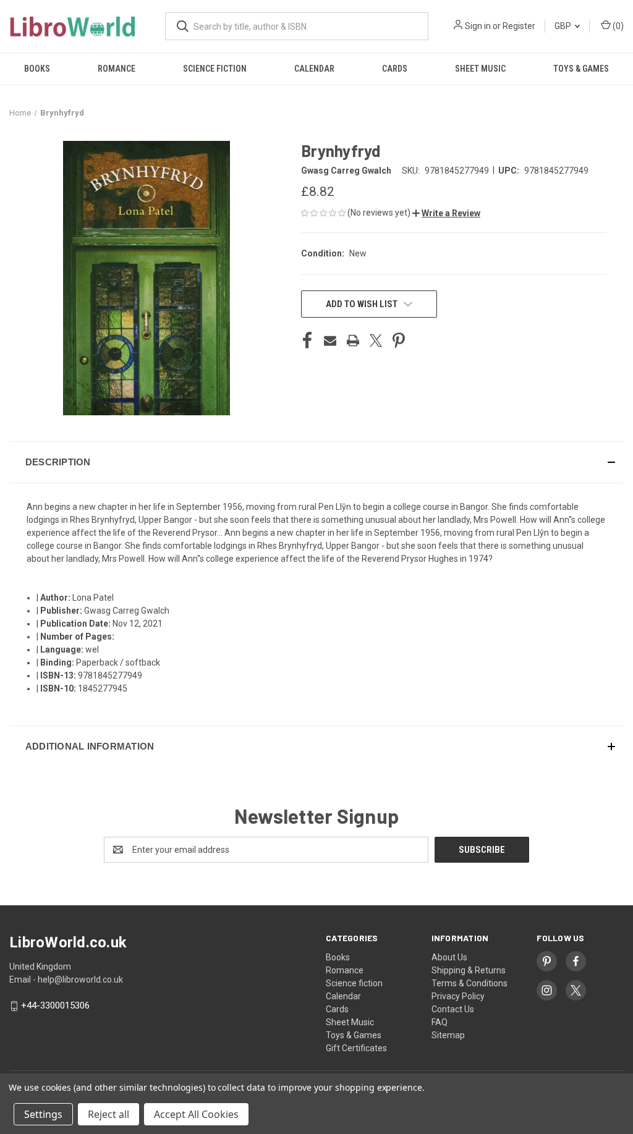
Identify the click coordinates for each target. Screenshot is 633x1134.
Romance (116, 69)
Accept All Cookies (196, 1114)
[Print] (353, 340)
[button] (446, 213)
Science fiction (215, 69)
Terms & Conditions (469, 983)
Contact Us (452, 1009)
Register (519, 26)
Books (37, 69)
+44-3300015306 (55, 1006)
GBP (563, 26)
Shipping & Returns (468, 970)
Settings (43, 1114)
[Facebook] (307, 340)
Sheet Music (480, 69)
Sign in (478, 26)
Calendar (314, 69)
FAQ (439, 1022)
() (617, 26)
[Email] (330, 340)
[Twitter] (376, 340)
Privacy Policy (458, 996)
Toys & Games (581, 69)
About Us (449, 957)
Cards (394, 69)
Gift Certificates (356, 1048)
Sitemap (448, 1035)
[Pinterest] (399, 340)
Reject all (108, 1114)
